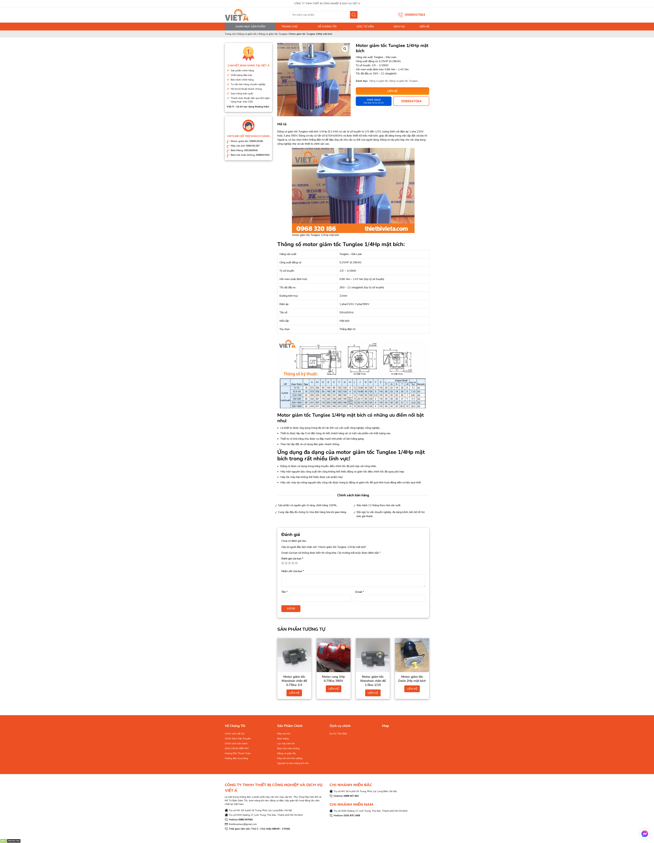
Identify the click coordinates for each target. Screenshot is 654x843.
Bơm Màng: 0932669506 (244, 150)
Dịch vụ (399, 26)
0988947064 (415, 14)
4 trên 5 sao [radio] (293, 563)
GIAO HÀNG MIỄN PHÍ (236, 748)
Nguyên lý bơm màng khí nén (293, 763)
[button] (345, 49)
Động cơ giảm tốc (247, 34)
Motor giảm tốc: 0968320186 (247, 141)
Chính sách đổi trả (234, 733)
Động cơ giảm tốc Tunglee (273, 34)
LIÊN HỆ (294, 693)
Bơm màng (283, 738)
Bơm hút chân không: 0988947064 (250, 155)
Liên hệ (424, 26)
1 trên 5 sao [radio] (282, 563)
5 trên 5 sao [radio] (296, 563)
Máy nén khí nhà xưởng (289, 758)
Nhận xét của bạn (292, 571)
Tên (284, 592)
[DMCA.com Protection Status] (10, 841)
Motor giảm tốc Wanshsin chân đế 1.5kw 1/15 (373, 681)
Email (359, 592)
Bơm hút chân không (288, 748)
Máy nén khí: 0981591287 (245, 145)
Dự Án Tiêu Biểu (338, 733)
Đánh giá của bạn (292, 558)
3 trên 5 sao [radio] (289, 563)
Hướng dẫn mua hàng (236, 758)
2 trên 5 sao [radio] (286, 563)
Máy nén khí (283, 733)
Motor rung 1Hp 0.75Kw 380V (333, 679)
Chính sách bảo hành (236, 743)
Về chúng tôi (327, 26)
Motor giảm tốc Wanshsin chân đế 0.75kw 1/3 (294, 681)
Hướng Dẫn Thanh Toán (238, 753)
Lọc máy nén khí (286, 743)
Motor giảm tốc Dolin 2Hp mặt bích (412, 679)
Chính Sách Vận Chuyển (238, 738)
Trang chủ (289, 26)
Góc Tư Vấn (365, 26)
